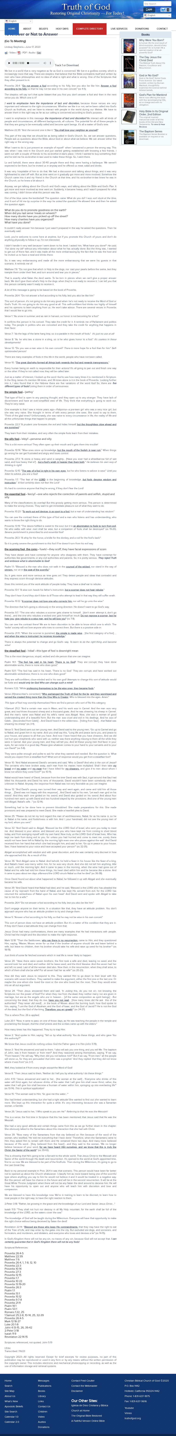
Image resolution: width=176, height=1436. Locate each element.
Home (8, 1380)
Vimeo (128, 1413)
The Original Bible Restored (86, 1415)
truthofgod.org (133, 1418)
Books (41, 1391)
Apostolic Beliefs (14, 1406)
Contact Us (44, 1406)
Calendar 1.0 (11, 1416)
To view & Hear (158, 124)
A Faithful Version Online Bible (88, 1420)
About (27, 28)
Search (8, 1385)
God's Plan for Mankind (153, 95)
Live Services (119, 28)
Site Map (9, 1391)
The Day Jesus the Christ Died (150, 58)
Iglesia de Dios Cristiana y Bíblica (89, 1405)
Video (41, 1416)
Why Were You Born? (151, 40)
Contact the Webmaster (84, 1385)
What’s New (11, 1401)
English (151, 15)
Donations (142, 28)
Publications (44, 1385)
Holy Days (62, 28)
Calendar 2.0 (12, 1421)
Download (73, 65)
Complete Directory (89, 28)
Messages (43, 1380)
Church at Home (80, 1410)
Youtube (129, 1408)
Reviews (143, 127)
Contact (162, 28)
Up (39, 52)
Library (42, 1396)
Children (42, 1411)
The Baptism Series (150, 131)
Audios (42, 1421)
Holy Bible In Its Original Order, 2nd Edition (153, 113)
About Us (10, 1396)
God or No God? (148, 75)
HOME (11, 28)
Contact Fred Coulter (83, 1380)
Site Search (11, 1411)
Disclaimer (77, 1391)
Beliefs (43, 28)
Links (41, 1401)
